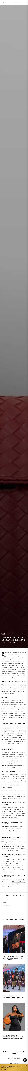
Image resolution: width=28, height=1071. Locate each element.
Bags (4, 633)
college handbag (6, 846)
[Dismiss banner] (26, 1065)
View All (21, 919)
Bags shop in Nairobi (12, 633)
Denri (14, 3)
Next (7, 905)
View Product (14, 1063)
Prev (4, 905)
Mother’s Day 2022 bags (19, 882)
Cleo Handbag (5, 826)
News (4, 902)
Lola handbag (5, 859)
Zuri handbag (7, 811)
